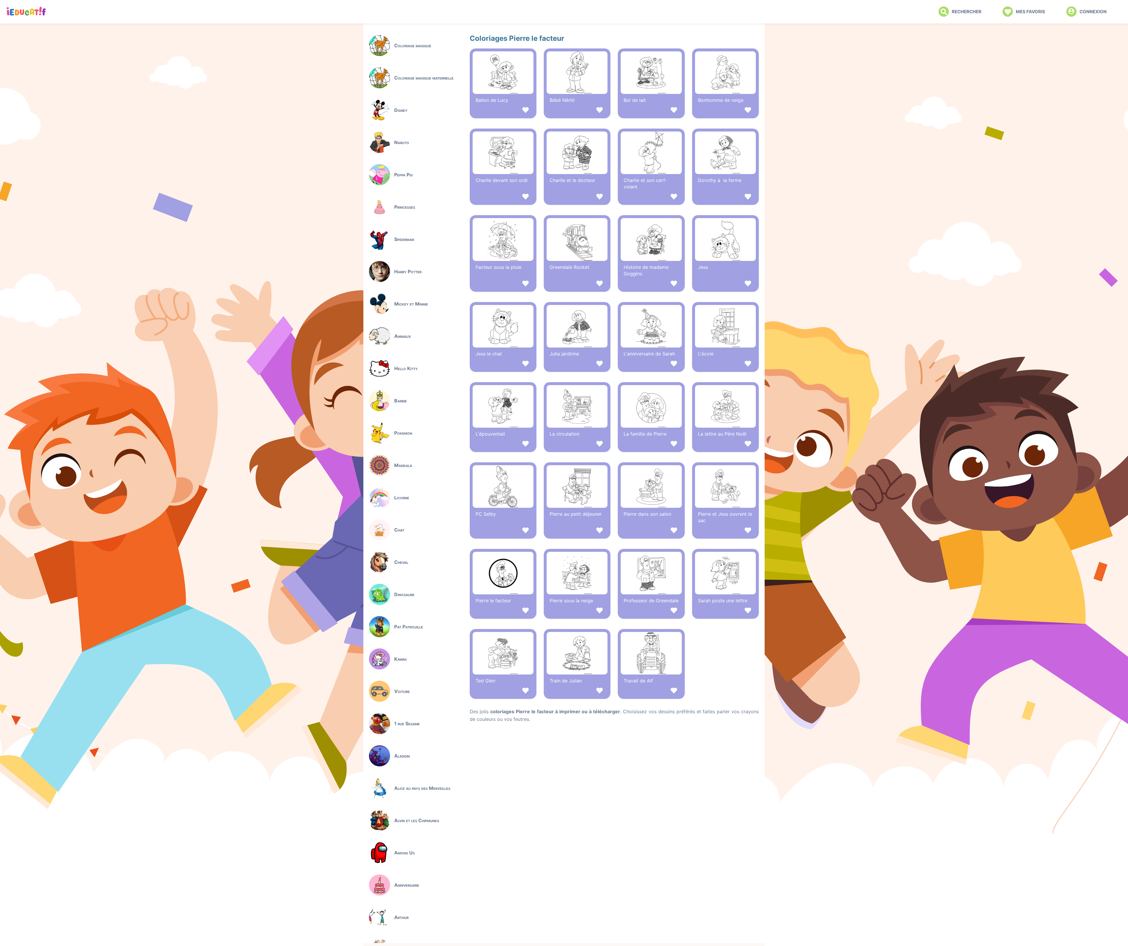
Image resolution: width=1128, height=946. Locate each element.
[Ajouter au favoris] (503, 110)
